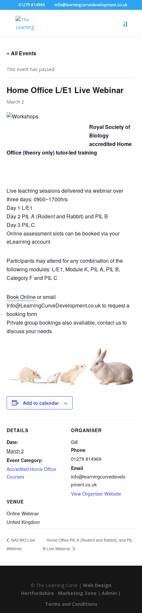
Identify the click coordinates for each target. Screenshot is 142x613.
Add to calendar (41, 403)
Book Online (21, 297)
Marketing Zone (77, 593)
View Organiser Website (96, 493)
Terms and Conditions (71, 604)
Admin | (111, 593)
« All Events (21, 53)
